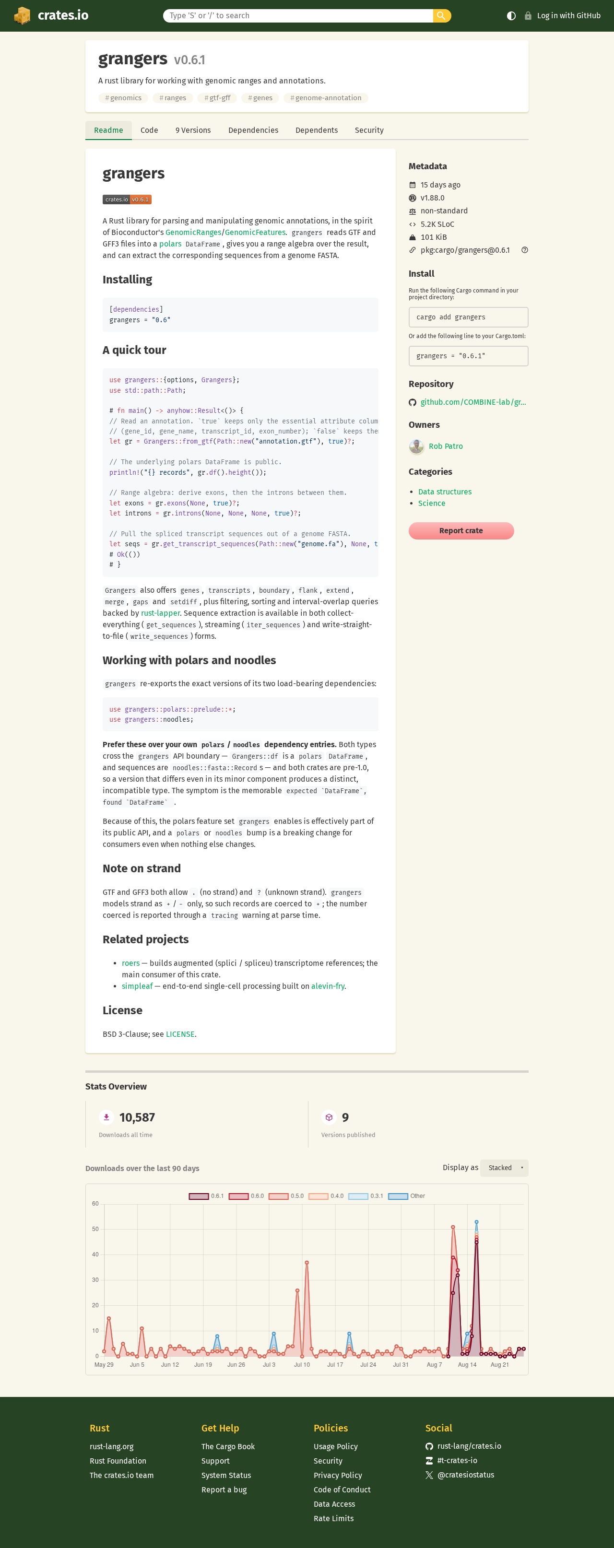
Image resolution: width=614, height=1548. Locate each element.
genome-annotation (326, 98)
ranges (172, 98)
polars (170, 243)
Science (432, 503)
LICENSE (180, 1034)
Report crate (461, 530)
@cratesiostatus (459, 1474)
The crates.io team (122, 1475)
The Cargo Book (228, 1446)
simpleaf (137, 986)
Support (215, 1461)
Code (149, 130)
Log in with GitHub (569, 15)
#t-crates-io (451, 1460)
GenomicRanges (193, 232)
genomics (123, 98)
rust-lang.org (111, 1446)
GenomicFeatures (255, 232)
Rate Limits (334, 1518)
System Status (226, 1475)
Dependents (316, 130)
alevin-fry (327, 986)
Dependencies (253, 130)
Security (369, 130)
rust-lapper (160, 613)
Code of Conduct (342, 1489)
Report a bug (224, 1489)
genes (260, 98)
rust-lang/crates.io (463, 1446)
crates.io (63, 15)
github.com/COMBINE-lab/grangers (475, 402)
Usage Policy (336, 1446)
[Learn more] (525, 251)
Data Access (334, 1504)
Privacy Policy (338, 1475)
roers (131, 963)
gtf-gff (217, 98)
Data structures (445, 491)
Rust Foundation (118, 1461)
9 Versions (193, 130)
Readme (108, 130)
